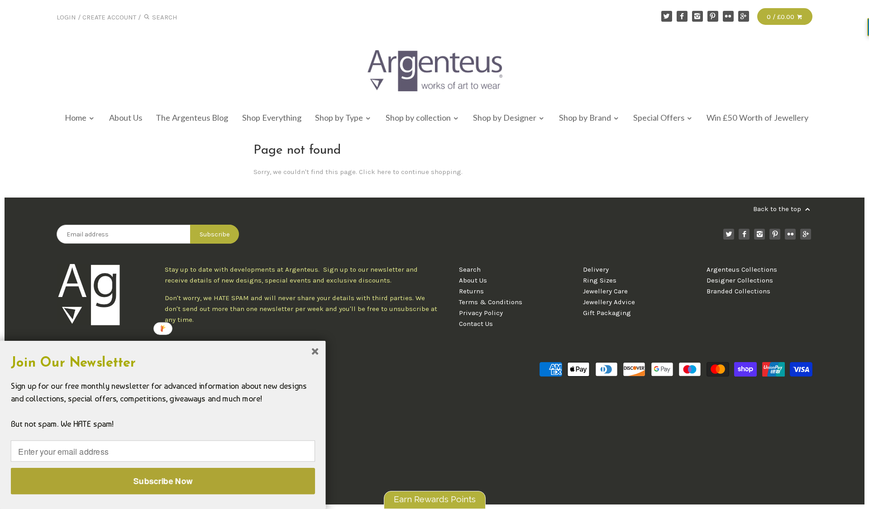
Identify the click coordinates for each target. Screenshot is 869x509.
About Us (125, 118)
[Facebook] (682, 16)
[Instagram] (697, 16)
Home (76, 118)
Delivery (596, 269)
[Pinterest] (712, 16)
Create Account (109, 17)
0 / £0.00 (781, 17)
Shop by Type (340, 118)
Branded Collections (738, 291)
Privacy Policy (481, 313)
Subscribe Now (163, 481)
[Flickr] (728, 16)
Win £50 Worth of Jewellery (757, 118)
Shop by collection (419, 118)
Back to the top (778, 209)
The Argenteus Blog (192, 118)
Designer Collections (740, 280)
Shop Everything (271, 118)
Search (470, 269)
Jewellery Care (605, 291)
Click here (375, 172)
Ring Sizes (599, 280)
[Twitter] (666, 16)
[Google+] (743, 16)
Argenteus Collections (742, 269)
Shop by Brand (586, 118)
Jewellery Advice (609, 302)
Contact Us (476, 324)
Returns (471, 291)
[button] (163, 363)
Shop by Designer (505, 118)
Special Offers (659, 118)
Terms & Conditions (490, 302)
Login (66, 17)
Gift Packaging (607, 313)
